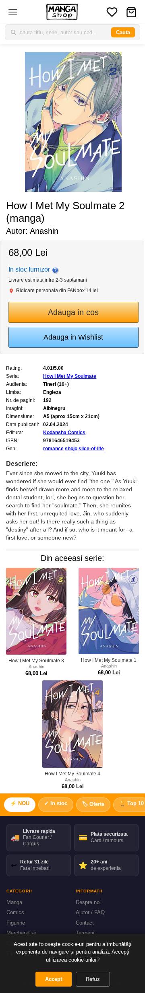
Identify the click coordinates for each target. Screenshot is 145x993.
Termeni (85, 933)
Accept (53, 979)
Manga (14, 902)
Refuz (93, 979)
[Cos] (131, 12)
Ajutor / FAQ (90, 912)
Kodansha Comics (64, 432)
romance (53, 448)
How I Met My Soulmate (69, 376)
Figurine (15, 923)
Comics (15, 912)
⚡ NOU (19, 803)
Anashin (44, 231)
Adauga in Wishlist (73, 337)
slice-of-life (91, 448)
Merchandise (21, 933)
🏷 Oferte (93, 804)
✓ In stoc (55, 803)
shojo (71, 448)
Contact (85, 923)
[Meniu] (13, 12)
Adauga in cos (73, 312)
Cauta (123, 32)
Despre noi (88, 902)
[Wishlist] (112, 12)
